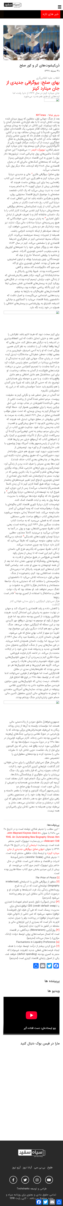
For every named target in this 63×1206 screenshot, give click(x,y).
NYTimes (41, 115)
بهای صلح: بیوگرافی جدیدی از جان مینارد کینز (33, 85)
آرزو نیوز (16, 1167)
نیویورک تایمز (38, 150)
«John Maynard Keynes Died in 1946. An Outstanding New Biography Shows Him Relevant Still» (32, 837)
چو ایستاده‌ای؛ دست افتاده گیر (40, 1028)
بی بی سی (39, 1167)
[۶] (57, 946)
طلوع (49, 1167)
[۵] (57, 942)
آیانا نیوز (27, 1167)
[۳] (57, 902)
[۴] (57, 930)
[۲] (58, 882)
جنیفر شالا (54, 115)
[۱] (58, 878)
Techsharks (23, 1189)
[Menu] (59, 6)
